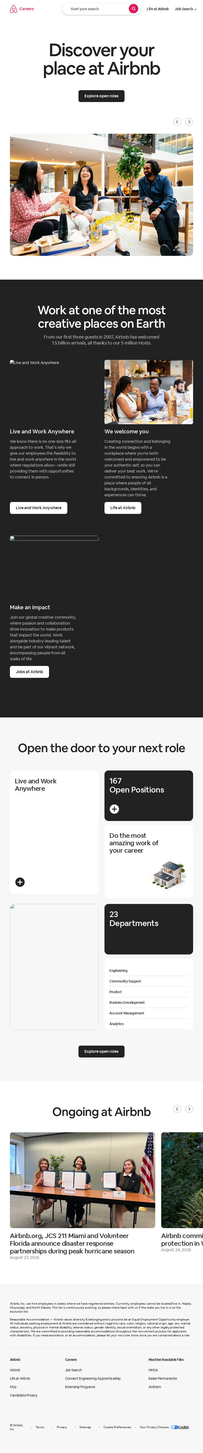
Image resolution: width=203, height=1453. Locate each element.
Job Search (184, 9)
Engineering (118, 970)
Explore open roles (101, 96)
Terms (40, 1427)
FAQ (13, 1387)
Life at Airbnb (158, 9)
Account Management (126, 1013)
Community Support (125, 981)
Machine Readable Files (166, 1359)
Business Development (127, 1002)
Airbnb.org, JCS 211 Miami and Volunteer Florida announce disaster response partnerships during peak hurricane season (72, 1243)
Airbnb (15, 1359)
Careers (26, 8)
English (183, 1427)
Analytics (116, 1024)
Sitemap (85, 1427)
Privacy (62, 1427)
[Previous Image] (177, 122)
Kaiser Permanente (163, 1378)
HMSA (153, 1370)
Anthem (155, 1387)
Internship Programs (80, 1387)
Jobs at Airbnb (29, 671)
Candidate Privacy (23, 1395)
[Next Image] (189, 122)
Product (115, 992)
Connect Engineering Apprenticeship (93, 1378)
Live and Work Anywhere (38, 507)
